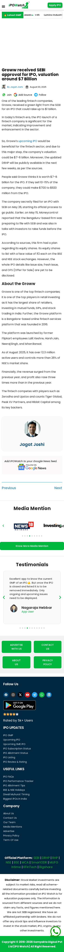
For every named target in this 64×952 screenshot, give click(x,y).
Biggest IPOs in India (15, 798)
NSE (8, 862)
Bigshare (46, 867)
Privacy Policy (11, 835)
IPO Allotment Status (15, 753)
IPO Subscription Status (17, 748)
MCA (25, 862)
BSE (16, 862)
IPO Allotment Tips (14, 785)
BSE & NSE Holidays (14, 790)
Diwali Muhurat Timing (16, 794)
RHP (55, 858)
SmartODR (39, 862)
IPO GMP (8, 735)
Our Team (9, 822)
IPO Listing (9, 757)
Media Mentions (12, 826)
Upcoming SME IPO (14, 744)
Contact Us (10, 818)
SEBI (36, 858)
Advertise (8, 831)
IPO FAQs (8, 776)
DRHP (46, 858)
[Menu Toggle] (3, 6)
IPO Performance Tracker (18, 781)
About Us (8, 813)
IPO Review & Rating (15, 762)
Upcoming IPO (11, 739)
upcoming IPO (27, 141)
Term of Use (10, 840)
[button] (3, 525)
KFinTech (30, 867)
